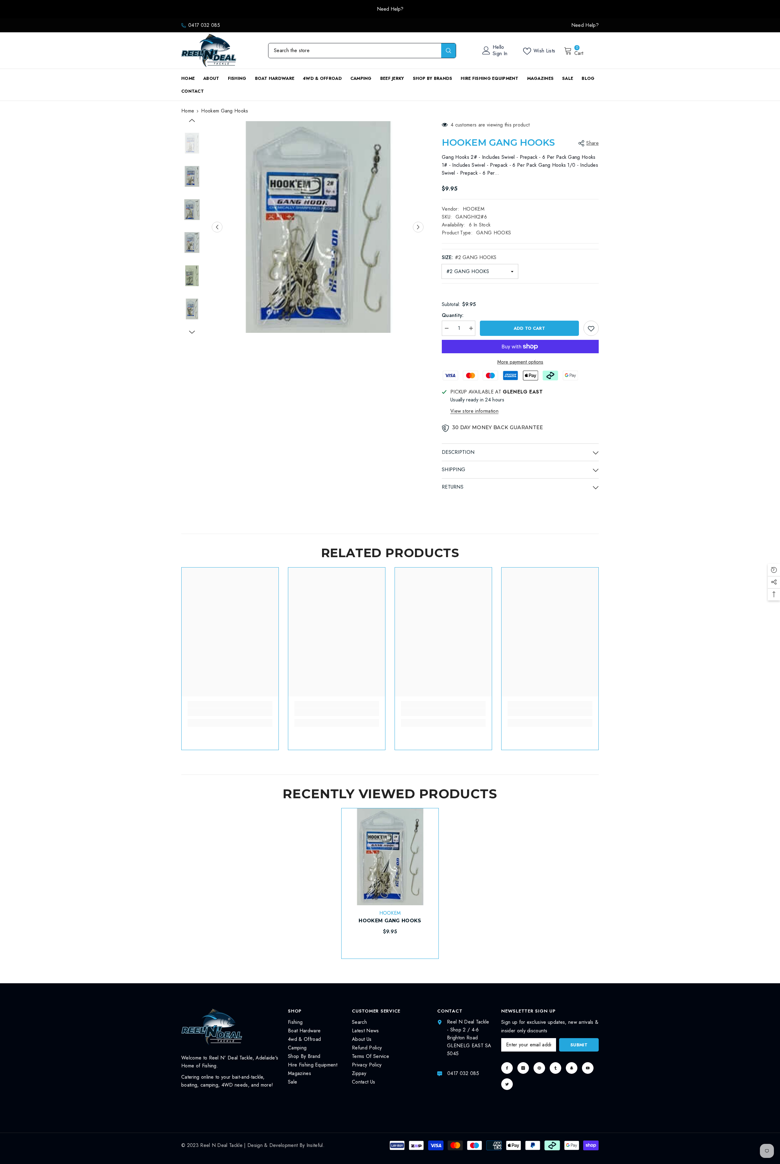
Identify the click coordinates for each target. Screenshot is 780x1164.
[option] (390, 9)
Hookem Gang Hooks (390, 921)
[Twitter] (507, 1084)
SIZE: (469, 257)
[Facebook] (507, 1068)
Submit (578, 1045)
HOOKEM (473, 208)
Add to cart (529, 328)
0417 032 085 (204, 25)
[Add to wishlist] (591, 328)
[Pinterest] (539, 1068)
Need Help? (585, 25)
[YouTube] (588, 1068)
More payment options (520, 361)
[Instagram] (523, 1068)
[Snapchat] (571, 1068)
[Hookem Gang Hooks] (390, 856)
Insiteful (315, 1145)
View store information (474, 411)
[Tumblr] (555, 1068)
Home (187, 110)
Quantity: (453, 315)
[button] (217, 227)
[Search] (362, 50)
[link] (230, 712)
